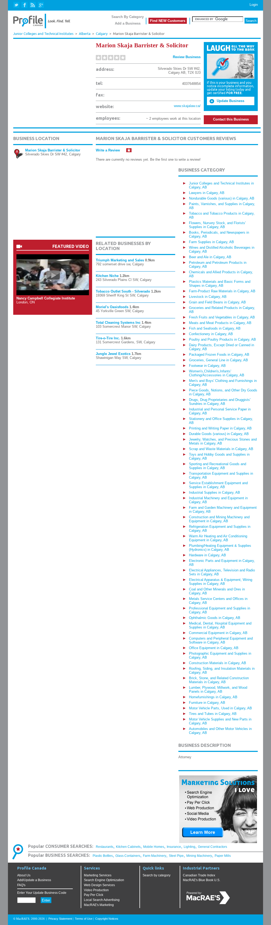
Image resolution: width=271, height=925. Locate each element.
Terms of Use (83, 918)
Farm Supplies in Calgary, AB (211, 242)
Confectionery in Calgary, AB (211, 334)
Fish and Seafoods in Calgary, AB (215, 328)
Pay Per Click (93, 895)
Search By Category (127, 17)
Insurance (174, 847)
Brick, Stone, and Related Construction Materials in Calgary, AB (219, 680)
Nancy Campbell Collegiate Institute (45, 298)
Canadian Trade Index (199, 875)
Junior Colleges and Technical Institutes (43, 33)
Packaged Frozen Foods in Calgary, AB (219, 355)
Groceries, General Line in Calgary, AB (218, 360)
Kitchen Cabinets (128, 847)
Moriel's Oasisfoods (112, 307)
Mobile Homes (153, 847)
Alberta (85, 34)
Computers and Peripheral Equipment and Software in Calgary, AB (221, 640)
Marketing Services (97, 875)
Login (254, 5)
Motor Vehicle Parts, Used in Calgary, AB (220, 708)
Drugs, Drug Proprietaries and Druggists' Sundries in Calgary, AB (219, 402)
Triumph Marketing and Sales (120, 260)
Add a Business (128, 23)
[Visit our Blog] (32, 5)
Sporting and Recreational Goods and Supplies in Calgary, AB (217, 466)
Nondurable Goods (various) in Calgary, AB (221, 198)
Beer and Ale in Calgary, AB (210, 257)
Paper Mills (223, 856)
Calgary (102, 34)
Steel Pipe (176, 856)
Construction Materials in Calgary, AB (217, 663)
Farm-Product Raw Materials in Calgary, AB (222, 291)
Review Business (187, 57)
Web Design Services (99, 885)
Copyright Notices (106, 918)
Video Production (96, 890)
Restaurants (104, 847)
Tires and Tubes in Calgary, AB (213, 714)
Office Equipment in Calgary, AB (213, 648)
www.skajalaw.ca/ (187, 106)
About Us (23, 875)
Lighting (189, 847)
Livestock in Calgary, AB (208, 297)
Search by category (156, 875)
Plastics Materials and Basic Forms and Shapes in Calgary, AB (219, 284)
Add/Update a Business (34, 880)
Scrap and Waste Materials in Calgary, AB (221, 449)
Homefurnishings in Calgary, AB (213, 697)
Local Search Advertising (102, 900)
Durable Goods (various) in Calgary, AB (219, 434)
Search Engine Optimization (104, 880)
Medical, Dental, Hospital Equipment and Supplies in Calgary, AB (220, 625)
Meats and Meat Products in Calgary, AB (220, 323)
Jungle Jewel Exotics (113, 354)
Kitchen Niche (107, 276)
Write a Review (108, 150)
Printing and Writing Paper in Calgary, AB (220, 428)
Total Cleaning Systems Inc (118, 323)
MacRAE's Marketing (99, 905)
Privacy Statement (60, 918)
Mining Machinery (199, 856)
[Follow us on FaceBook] (24, 5)
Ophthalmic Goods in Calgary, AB (214, 618)
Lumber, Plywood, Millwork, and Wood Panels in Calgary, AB (218, 689)
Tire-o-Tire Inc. (108, 338)
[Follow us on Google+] (40, 5)
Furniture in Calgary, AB (207, 703)
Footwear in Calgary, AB (207, 366)
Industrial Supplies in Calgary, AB (214, 492)
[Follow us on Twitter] (16, 5)
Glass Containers (127, 856)
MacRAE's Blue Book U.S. (201, 880)
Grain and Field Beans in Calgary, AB (217, 302)
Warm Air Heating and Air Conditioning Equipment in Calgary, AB (218, 538)
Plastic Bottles (103, 856)
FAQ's (21, 885)
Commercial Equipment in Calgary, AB (218, 633)
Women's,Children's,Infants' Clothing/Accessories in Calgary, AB (216, 373)
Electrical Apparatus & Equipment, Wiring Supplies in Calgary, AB (220, 582)
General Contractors (212, 847)
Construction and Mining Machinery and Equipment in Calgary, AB (219, 519)
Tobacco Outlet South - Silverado (123, 291)
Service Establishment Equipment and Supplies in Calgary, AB (218, 485)
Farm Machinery (154, 856)
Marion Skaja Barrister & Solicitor (52, 150)
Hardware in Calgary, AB (207, 555)
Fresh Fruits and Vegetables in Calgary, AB (222, 317)
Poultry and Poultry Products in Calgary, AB (222, 339)
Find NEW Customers (167, 21)
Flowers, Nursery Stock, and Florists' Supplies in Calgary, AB (217, 225)
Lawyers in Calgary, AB (206, 193)
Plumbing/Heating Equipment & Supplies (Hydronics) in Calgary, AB (220, 548)
